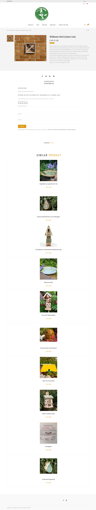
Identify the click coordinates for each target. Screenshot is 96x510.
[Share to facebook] (42, 76)
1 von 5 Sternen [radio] (19, 103)
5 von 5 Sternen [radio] (27, 103)
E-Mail (20, 119)
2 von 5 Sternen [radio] (21, 103)
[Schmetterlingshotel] (86, 30)
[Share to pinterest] (54, 76)
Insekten (12, 30)
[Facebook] (64, 500)
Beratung (44, 25)
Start (8, 30)
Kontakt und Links (63, 25)
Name (20, 113)
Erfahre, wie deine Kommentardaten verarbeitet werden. (62, 129)
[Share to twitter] (46, 76)
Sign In (84, 1)
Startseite (30, 25)
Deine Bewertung (22, 101)
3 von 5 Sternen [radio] (23, 103)
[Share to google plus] (50, 76)
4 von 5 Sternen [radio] (25, 103)
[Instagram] (67, 500)
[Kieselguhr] (88, 30)
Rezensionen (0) (49, 83)
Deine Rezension (22, 106)
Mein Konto (53, 25)
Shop (37, 25)
